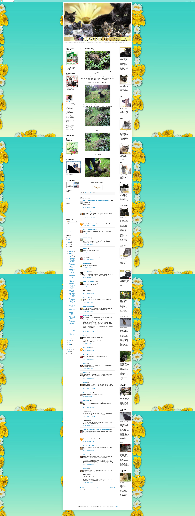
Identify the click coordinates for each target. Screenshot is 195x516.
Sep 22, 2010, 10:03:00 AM (89, 388)
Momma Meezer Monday (72, 270)
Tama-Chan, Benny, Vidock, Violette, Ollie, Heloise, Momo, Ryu (96, 429)
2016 (69, 239)
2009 (69, 351)
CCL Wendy (86, 454)
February (71, 347)
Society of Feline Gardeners (79, 42)
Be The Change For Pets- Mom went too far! (72, 287)
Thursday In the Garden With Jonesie (72, 317)
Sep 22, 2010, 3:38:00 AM (88, 267)
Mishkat (85, 363)
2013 (69, 244)
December (71, 251)
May (70, 342)
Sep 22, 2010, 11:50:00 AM (89, 407)
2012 (69, 246)
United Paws (114, 42)
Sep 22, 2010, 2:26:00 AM (88, 259)
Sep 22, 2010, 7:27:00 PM (88, 482)
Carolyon (85, 248)
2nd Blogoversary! (72, 327)
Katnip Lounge (86, 400)
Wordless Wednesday (72, 264)
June (70, 340)
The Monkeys (86, 271)
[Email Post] (94, 192)
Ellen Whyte (86, 256)
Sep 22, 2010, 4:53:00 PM (88, 425)
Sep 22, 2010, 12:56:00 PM (89, 416)
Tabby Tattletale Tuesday (72, 267)
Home (66, 42)
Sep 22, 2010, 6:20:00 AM (88, 293)
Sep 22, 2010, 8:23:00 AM (88, 350)
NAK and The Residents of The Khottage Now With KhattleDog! (97, 200)
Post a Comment (85, 485)
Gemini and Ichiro (87, 222)
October (70, 255)
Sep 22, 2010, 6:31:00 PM (88, 450)
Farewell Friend (72, 283)
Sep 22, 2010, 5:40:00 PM (88, 441)
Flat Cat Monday (72, 325)
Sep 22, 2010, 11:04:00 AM (89, 396)
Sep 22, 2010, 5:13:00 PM (88, 432)
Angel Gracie (107, 42)
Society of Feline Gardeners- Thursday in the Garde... (72, 295)
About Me (70, 42)
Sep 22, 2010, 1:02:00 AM (88, 233)
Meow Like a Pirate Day (71, 291)
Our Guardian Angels (90, 42)
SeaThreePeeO (86, 347)
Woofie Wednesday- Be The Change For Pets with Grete (72, 301)
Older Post (112, 487)
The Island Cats (86, 297)
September (71, 256)
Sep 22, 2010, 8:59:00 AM (88, 359)
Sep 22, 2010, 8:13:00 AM (88, 343)
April (70, 344)
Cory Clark (85, 468)
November (71, 253)
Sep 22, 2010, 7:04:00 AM (88, 302)
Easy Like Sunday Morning (71, 313)
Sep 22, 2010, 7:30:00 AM (88, 311)
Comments (70, 223)
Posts (69, 221)
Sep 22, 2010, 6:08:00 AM (88, 286)
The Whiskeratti (86, 354)
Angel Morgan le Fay (100, 42)
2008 (69, 353)
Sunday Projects (72, 272)
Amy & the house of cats (88, 437)
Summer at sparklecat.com (89, 211)
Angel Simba (86, 237)
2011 (69, 248)
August (70, 337)
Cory (69, 101)
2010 (69, 249)
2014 (69, 242)
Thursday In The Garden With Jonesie (72, 331)
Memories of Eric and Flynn (89, 445)
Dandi (84, 193)
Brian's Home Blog (87, 392)
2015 (69, 241)
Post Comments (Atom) (90, 489)
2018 (69, 237)
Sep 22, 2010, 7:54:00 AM (88, 331)
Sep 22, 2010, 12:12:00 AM (89, 217)
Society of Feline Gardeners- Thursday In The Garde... (72, 260)
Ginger (87, 193)
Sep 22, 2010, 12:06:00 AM (89, 207)
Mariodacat (85, 372)
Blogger (116, 506)
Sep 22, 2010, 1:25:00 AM (88, 244)
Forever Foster (86, 315)
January (70, 349)
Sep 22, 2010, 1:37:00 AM (88, 252)
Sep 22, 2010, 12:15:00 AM (89, 225)
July (70, 338)
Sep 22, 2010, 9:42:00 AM (88, 378)
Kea (84, 335)
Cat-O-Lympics (121, 42)
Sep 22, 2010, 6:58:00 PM (88, 464)
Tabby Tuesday (72, 323)
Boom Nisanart (86, 263)
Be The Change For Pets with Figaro (72, 306)
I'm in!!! (70, 273)
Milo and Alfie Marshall (88, 306)
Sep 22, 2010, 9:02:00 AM (88, 368)
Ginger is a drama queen (93, 193)
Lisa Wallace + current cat (89, 229)
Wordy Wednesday (72, 281)
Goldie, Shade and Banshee (89, 281)
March (70, 346)
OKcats (85, 382)
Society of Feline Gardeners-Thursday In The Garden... (72, 277)
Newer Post (82, 487)
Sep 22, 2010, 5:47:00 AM (88, 277)
